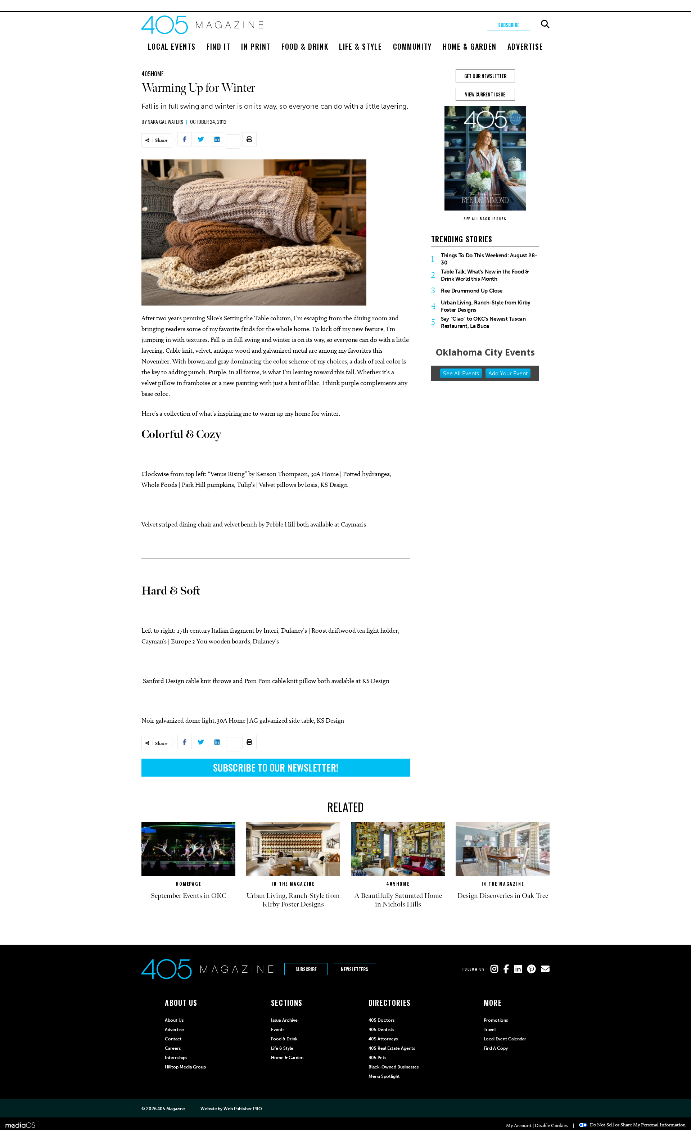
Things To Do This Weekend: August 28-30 (489, 259)
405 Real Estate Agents (392, 1048)
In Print (256, 46)
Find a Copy (496, 1048)
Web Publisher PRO (242, 1108)
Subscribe (508, 24)
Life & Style (360, 46)
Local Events (172, 46)
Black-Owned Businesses (394, 1067)
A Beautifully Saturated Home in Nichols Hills (398, 900)
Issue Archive (284, 1020)
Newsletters (354, 969)
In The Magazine (293, 884)
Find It (218, 46)
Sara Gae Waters (165, 121)
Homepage (188, 884)
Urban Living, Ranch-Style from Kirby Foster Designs (485, 306)
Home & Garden (470, 46)
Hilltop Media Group (185, 1067)
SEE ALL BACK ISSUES (485, 218)
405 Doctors (381, 1020)
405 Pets (377, 1057)
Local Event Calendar (505, 1038)
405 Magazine (171, 1108)
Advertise (525, 46)
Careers (173, 1048)
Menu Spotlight (384, 1076)
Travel (490, 1029)
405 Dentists (381, 1029)
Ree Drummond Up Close (471, 291)
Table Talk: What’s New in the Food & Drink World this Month (485, 275)
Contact (173, 1038)
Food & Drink (304, 46)
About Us (174, 1020)
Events (277, 1029)
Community (412, 46)
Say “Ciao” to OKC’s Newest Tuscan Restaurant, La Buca (483, 322)
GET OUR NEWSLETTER (485, 76)
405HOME (152, 73)
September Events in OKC (188, 895)
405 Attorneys (383, 1038)
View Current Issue (485, 94)
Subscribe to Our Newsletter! (275, 767)
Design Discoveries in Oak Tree (502, 895)
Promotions (496, 1020)
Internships (176, 1057)
